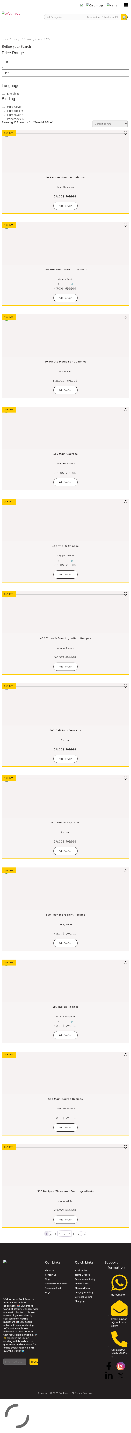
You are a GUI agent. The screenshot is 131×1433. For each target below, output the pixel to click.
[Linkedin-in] (109, 1375)
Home (5, 39)
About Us (49, 1270)
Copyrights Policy (84, 1292)
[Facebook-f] (109, 1366)
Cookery (29, 39)
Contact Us (50, 1275)
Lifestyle (16, 39)
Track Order (81, 1270)
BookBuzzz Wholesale (56, 1283)
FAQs (47, 1292)
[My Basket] (94, 5)
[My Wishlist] (112, 5)
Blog (47, 1279)
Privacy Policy (82, 1283)
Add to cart (65, 205)
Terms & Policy (82, 1275)
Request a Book (53, 1288)
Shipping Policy (82, 1288)
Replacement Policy (85, 1279)
